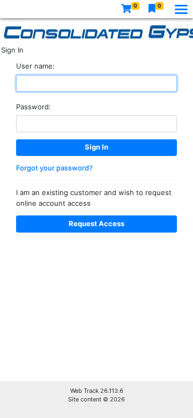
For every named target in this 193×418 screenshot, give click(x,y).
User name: (35, 66)
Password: (33, 106)
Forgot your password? (54, 167)
